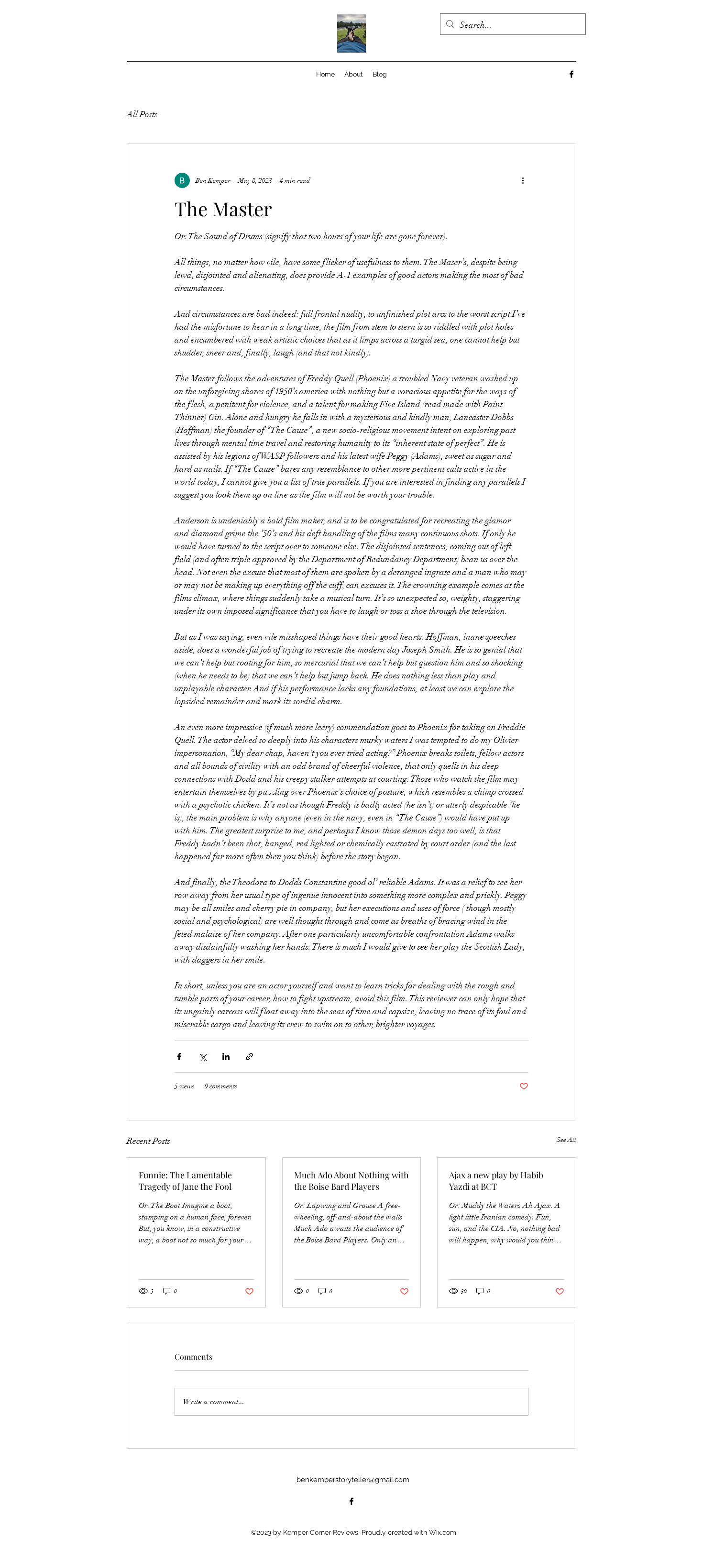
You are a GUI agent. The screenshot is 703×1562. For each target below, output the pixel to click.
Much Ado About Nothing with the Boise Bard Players (351, 1180)
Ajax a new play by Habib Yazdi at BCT (496, 1180)
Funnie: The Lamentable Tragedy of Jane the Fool (185, 1180)
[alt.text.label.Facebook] (571, 74)
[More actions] (522, 180)
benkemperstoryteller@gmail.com (353, 1479)
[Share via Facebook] (179, 1056)
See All (566, 1140)
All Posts (142, 114)
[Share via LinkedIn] (226, 1056)
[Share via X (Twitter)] (202, 1056)
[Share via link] (249, 1056)
